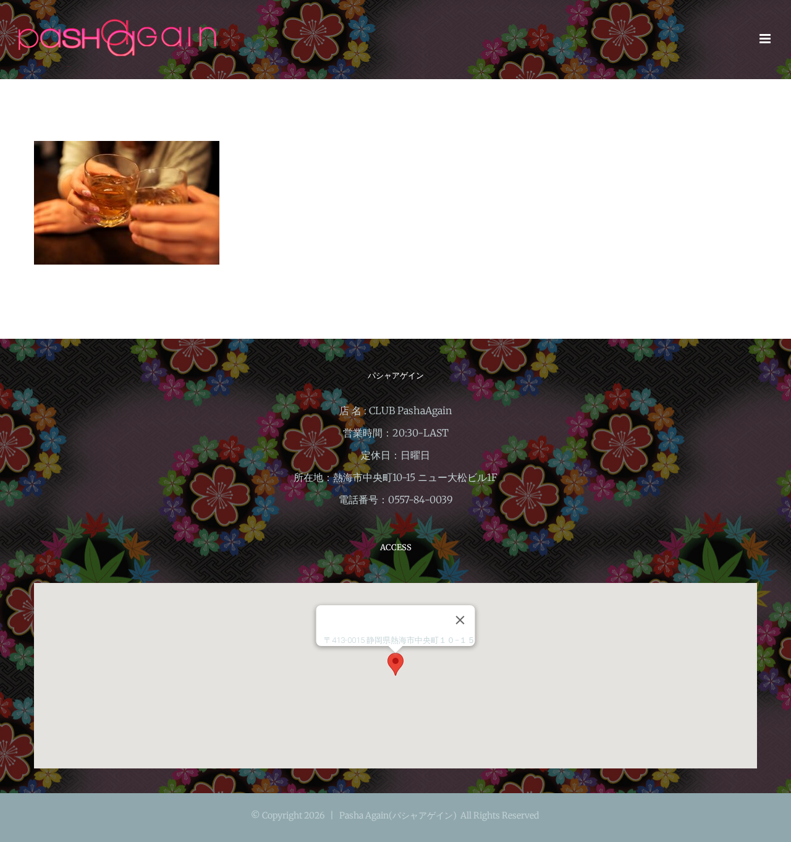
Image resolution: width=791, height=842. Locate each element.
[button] (395, 664)
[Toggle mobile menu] (765, 38)
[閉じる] (460, 620)
